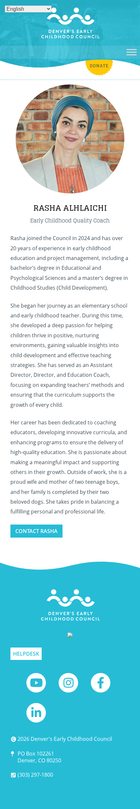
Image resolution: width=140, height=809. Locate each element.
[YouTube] (36, 683)
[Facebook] (100, 683)
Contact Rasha (36, 531)
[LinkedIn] (36, 713)
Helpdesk (26, 653)
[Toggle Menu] (131, 52)
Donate (100, 50)
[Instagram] (68, 683)
